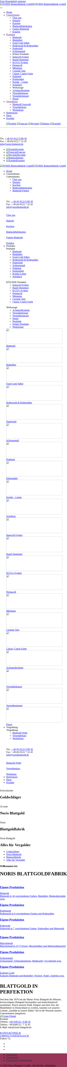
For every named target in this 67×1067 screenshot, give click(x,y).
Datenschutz (12, 1057)
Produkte (10, 34)
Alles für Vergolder (15, 860)
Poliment (16, 76)
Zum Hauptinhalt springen (13, 1)
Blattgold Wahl (19, 733)
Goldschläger (12, 851)
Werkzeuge (18, 327)
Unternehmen (13, 15)
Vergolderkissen (20, 93)
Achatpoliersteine (21, 90)
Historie (16, 20)
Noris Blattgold (13, 854)
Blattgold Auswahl (21, 104)
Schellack (17, 84)
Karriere (16, 23)
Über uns (17, 17)
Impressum (11, 1054)
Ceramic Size (19, 71)
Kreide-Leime (19, 273)
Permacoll (17, 65)
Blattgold (17, 37)
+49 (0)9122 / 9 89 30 (19, 1021)
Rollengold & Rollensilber (25, 45)
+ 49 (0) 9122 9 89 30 (16, 138)
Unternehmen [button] (13, 174)
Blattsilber (17, 40)
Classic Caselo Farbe (22, 73)
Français (21, 152)
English (20, 149)
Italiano (19, 157)
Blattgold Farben (20, 190)
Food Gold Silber (21, 43)
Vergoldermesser (20, 96)
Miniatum (17, 68)
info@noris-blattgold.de (11, 144)
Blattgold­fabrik (13, 857)
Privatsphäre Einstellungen (19, 1060)
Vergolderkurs (19, 107)
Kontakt (10, 118)
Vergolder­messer (20, 315)
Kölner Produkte (20, 324)
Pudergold (17, 48)
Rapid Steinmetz (20, 59)
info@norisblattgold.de (17, 207)
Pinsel (15, 98)
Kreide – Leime (20, 82)
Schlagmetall (18, 51)
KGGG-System (20, 62)
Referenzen (11, 112)
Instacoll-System (20, 57)
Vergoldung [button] (12, 727)
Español (21, 160)
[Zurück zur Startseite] (33, 4)
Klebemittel (18, 79)
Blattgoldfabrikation (22, 26)
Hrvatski (21, 155)
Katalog (16, 31)
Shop (9, 115)
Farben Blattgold (20, 29)
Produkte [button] (10, 246)
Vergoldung (12, 101)
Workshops (18, 110)
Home (9, 12)
